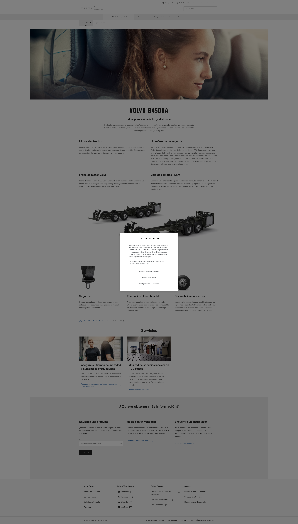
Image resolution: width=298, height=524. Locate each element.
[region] (149, 262)
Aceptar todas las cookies (149, 271)
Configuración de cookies (149, 284)
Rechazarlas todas (149, 277)
